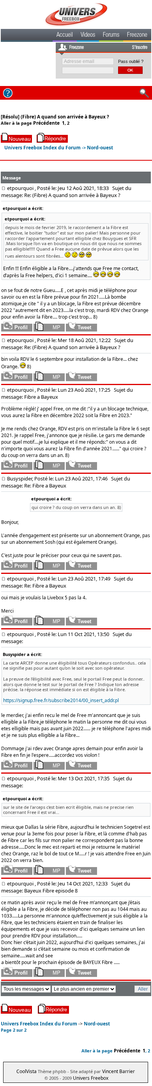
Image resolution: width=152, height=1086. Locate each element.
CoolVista (26, 1071)
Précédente (46, 123)
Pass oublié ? (130, 61)
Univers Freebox (90, 1078)
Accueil (65, 35)
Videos (88, 35)
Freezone (137, 35)
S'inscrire (139, 47)
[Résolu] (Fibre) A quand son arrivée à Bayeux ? (55, 116)
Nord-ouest (100, 147)
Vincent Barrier (118, 1071)
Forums (111, 35)
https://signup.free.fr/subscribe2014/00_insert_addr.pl (61, 700)
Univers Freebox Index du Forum (42, 147)
